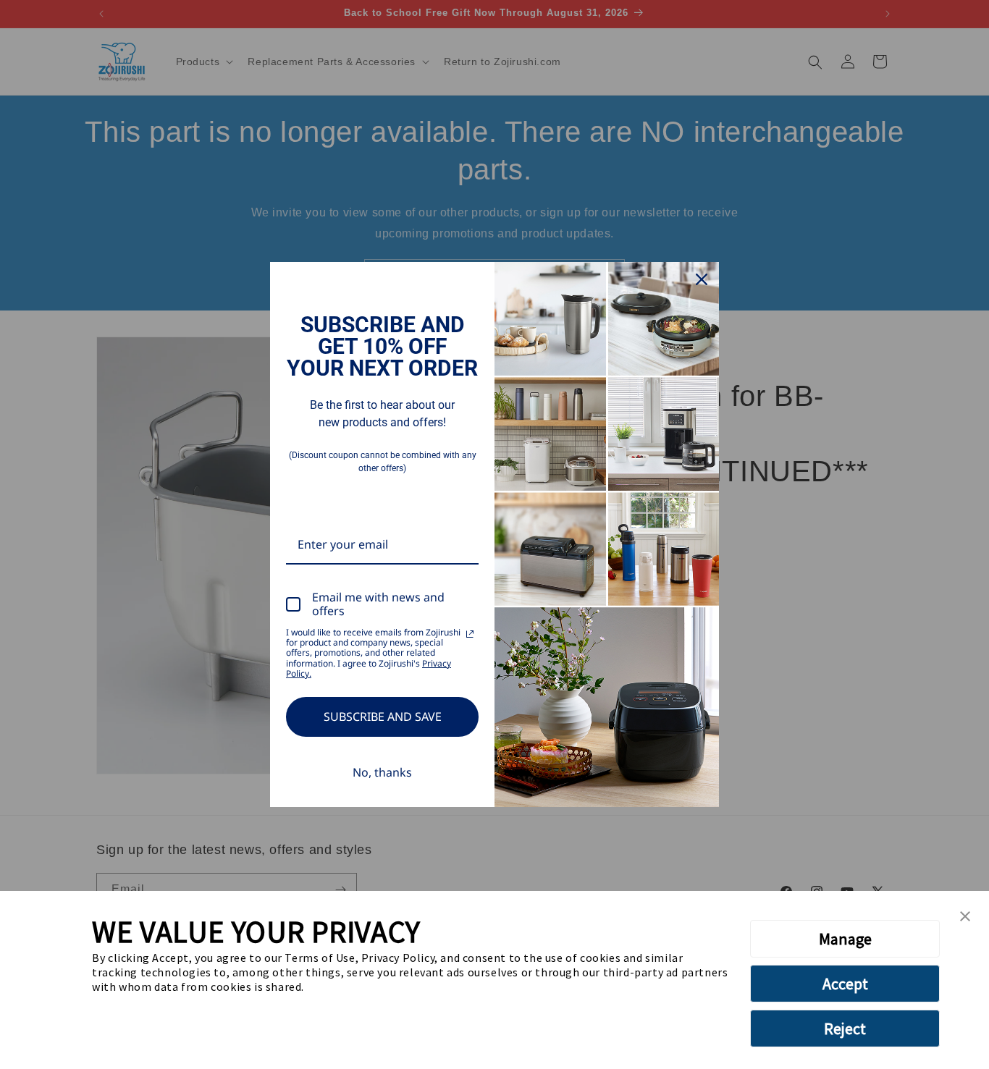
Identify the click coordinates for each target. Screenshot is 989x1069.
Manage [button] (845, 939)
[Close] (701, 279)
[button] (965, 917)
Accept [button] (845, 983)
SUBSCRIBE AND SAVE (383, 716)
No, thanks (382, 772)
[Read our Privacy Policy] (470, 634)
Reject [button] (845, 1028)
